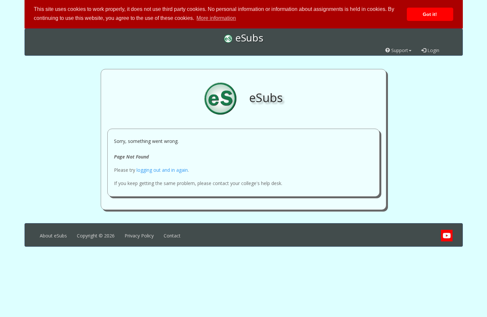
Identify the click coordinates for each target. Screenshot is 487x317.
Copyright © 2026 (96, 235)
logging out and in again (162, 170)
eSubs (248, 37)
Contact (172, 235)
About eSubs (53, 235)
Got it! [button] (430, 14)
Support (399, 50)
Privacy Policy (139, 235)
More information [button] (216, 18)
